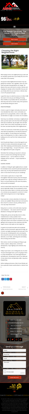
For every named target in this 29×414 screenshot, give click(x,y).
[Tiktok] (20, 339)
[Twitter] (12, 339)
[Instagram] (16, 339)
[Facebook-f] (8, 339)
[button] (14, 26)
